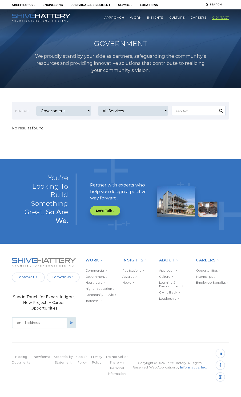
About (167, 260)
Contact (220, 17)
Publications (131, 270)
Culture (177, 17)
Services (125, 5)
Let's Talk (104, 210)
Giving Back (168, 292)
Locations (149, 5)
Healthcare (94, 282)
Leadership (168, 298)
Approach (114, 17)
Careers (198, 17)
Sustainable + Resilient (91, 5)
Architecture (23, 5)
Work (135, 17)
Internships (204, 276)
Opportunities (207, 270)
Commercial (94, 270)
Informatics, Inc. (193, 367)
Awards (128, 276)
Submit (71, 322)
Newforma (42, 357)
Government (95, 276)
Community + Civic (99, 295)
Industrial (92, 301)
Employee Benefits (211, 282)
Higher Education (98, 288)
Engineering (53, 5)
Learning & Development (170, 284)
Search (215, 4)
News (126, 282)
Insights (155, 17)
